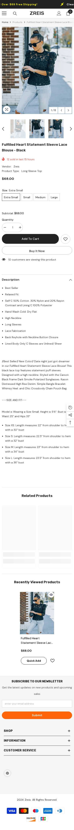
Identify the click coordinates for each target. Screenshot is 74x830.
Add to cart (30, 239)
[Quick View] (51, 595)
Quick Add (34, 660)
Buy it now (37, 251)
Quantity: (8, 219)
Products (17, 22)
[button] (61, 110)
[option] (37, 70)
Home (5, 22)
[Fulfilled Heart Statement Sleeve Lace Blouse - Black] (37, 613)
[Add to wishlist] (65, 239)
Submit (37, 715)
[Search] (15, 13)
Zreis (16, 166)
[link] (19, 554)
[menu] (4, 13)
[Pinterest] (7, 773)
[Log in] (59, 13)
